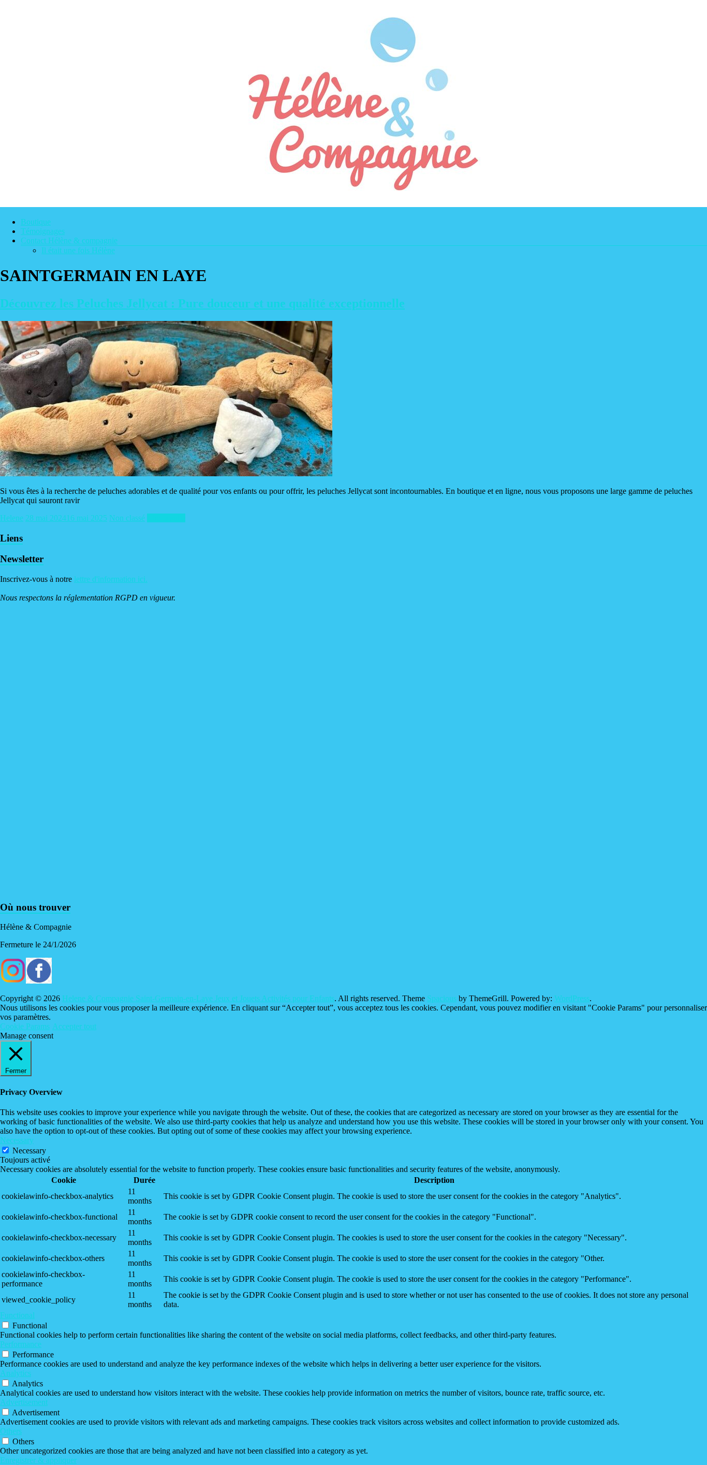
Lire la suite (166, 518)
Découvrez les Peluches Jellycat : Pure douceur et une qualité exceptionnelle (202, 303)
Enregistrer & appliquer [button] (38, 1460)
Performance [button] (20, 1344)
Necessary (29, 1150)
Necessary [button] (17, 1140)
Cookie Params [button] (25, 1026)
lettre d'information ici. (111, 579)
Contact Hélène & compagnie (69, 240)
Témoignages (43, 231)
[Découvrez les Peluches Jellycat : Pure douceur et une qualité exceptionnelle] (166, 473)
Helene (11, 518)
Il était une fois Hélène (78, 250)
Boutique (36, 221)
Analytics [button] (15, 1373)
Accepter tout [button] (74, 1026)
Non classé (127, 518)
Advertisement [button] (24, 1402)
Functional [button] (17, 1315)
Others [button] (11, 1431)
